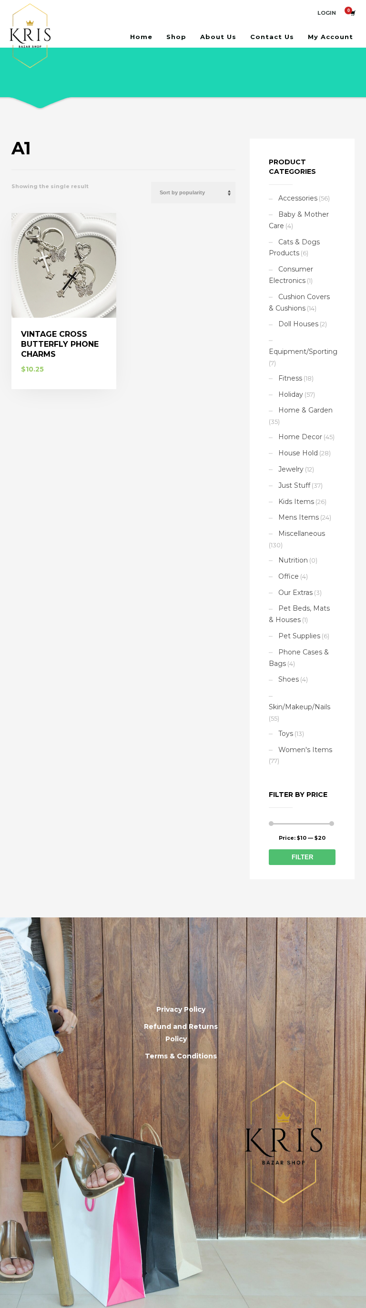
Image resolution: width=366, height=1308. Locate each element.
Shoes (288, 679)
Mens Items (298, 517)
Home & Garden (305, 410)
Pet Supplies (299, 636)
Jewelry (291, 469)
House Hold (298, 453)
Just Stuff (294, 485)
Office (288, 576)
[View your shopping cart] (352, 13)
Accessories (297, 198)
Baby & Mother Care (299, 220)
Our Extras (295, 592)
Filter (302, 857)
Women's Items (305, 749)
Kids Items (296, 501)
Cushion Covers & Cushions (299, 302)
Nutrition (293, 560)
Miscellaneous (301, 533)
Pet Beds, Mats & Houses (299, 614)
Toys (285, 733)
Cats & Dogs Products (294, 248)
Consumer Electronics (291, 275)
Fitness (290, 378)
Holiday (290, 394)
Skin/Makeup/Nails (299, 707)
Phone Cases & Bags (299, 658)
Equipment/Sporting (303, 351)
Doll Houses (298, 324)
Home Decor (300, 437)
